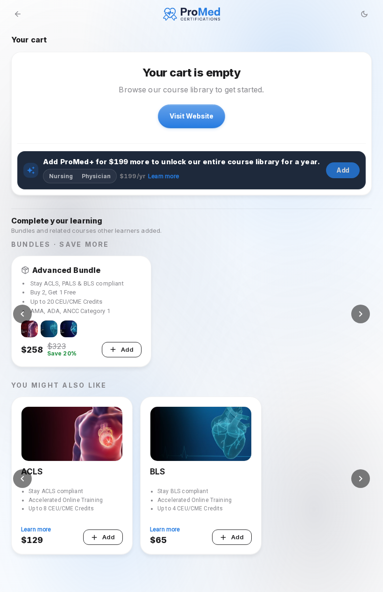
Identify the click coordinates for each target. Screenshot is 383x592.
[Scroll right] (360, 314)
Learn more (163, 176)
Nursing (61, 176)
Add (343, 170)
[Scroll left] (22, 314)
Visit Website (191, 116)
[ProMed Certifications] (191, 14)
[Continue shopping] (17, 14)
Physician (96, 176)
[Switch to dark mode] (364, 14)
